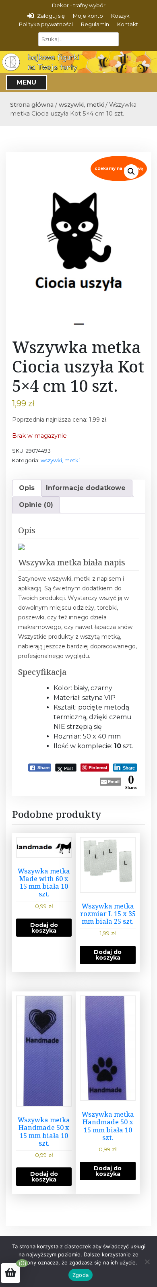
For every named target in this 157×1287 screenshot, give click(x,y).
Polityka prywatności (46, 24)
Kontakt (127, 24)
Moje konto (88, 15)
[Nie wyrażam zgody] (147, 1262)
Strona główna (32, 104)
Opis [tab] (27, 488)
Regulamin (95, 24)
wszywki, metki (81, 104)
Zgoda (80, 1275)
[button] (131, 171)
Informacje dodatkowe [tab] (86, 488)
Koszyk (120, 15)
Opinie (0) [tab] (36, 505)
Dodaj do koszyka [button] (44, 927)
